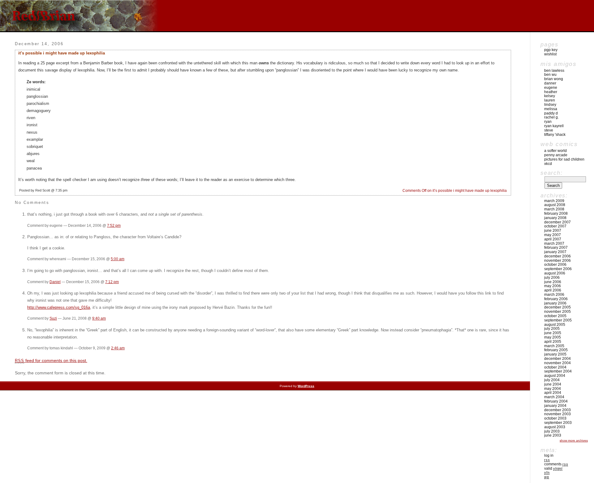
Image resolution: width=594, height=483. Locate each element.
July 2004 (552, 380)
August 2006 (554, 273)
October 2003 (555, 418)
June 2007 (552, 230)
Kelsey (549, 96)
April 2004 (552, 392)
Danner (550, 83)
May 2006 (552, 286)
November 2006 (557, 260)
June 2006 (552, 282)
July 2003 (552, 431)
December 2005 (557, 307)
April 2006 (552, 290)
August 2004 (554, 375)
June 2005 (552, 333)
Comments (556, 464)
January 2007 (555, 252)
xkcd (548, 164)
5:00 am (117, 259)
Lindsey (550, 104)
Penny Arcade (555, 155)
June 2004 (552, 384)
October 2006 (555, 264)
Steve (548, 130)
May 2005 (552, 337)
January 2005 (555, 354)
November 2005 (557, 311)
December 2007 (557, 222)
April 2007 (552, 239)
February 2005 (556, 350)
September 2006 (558, 269)
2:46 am (118, 348)
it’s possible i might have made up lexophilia (61, 53)
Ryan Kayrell (554, 126)
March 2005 (554, 346)
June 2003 (552, 435)
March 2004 (554, 397)
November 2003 (557, 414)
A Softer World (555, 151)
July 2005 (552, 328)
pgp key (550, 50)
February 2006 (556, 299)
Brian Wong (553, 79)
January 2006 (555, 303)
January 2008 (555, 218)
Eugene (550, 87)
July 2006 (552, 277)
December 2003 (557, 410)
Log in (548, 455)
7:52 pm (114, 225)
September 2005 (558, 320)
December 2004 (557, 358)
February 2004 (556, 401)
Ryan (548, 121)
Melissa (550, 109)
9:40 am (99, 318)
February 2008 (556, 213)
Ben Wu (550, 74)
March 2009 (554, 201)
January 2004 (555, 405)
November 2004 (557, 363)
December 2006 (557, 256)
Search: (551, 173)
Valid (553, 468)
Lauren (549, 100)
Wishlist (550, 54)
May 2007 (552, 235)
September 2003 (558, 422)
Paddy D (551, 113)
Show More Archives (574, 440)
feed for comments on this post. (51, 360)
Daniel (55, 282)
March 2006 (554, 294)
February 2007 (556, 247)
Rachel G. (551, 117)
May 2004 (552, 388)
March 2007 (554, 243)
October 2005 (555, 316)
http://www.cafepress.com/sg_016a (58, 307)
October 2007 (555, 226)
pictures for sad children (564, 159)
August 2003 (554, 427)
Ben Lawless (554, 70)
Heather (550, 92)
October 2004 (555, 367)
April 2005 (552, 341)
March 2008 (554, 209)
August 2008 (554, 205)
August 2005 (554, 324)
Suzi (53, 318)
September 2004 (558, 371)
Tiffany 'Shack (555, 134)
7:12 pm (112, 282)
